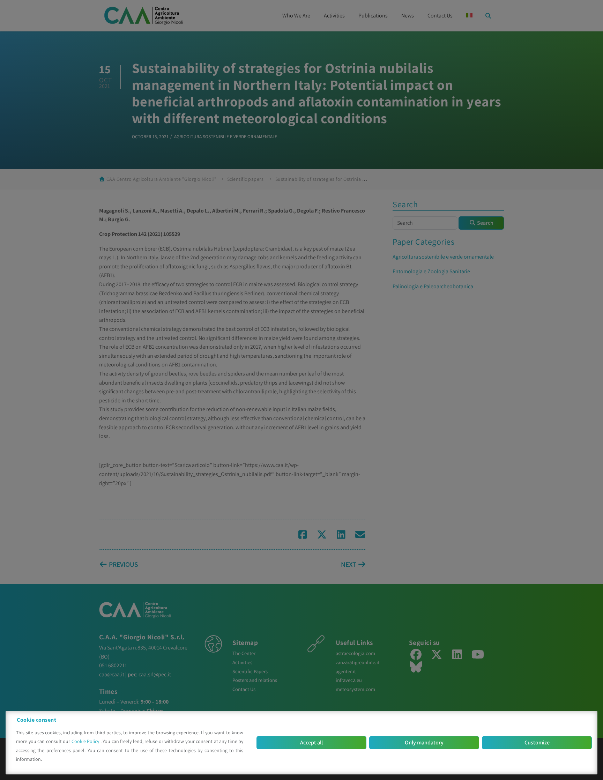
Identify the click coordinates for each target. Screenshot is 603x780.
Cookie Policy (86, 741)
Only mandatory (424, 742)
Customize (537, 742)
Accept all (311, 742)
